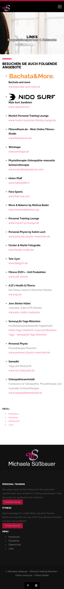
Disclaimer (13, 417)
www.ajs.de (15, 294)
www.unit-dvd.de (18, 276)
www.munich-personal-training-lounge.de (32, 120)
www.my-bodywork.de (21, 370)
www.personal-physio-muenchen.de (29, 236)
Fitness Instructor (12, 525)
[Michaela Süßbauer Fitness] (32, 457)
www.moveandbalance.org (24, 209)
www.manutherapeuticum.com (26, 169)
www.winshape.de (19, 151)
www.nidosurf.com (19, 106)
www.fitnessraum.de (20, 138)
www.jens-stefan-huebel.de (24, 312)
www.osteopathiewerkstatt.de (25, 392)
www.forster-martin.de (21, 249)
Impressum (14, 414)
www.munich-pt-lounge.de (24, 223)
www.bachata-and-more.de (24, 86)
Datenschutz (14, 421)
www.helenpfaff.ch (19, 182)
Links (11, 425)
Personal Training (12, 502)
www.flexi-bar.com (19, 196)
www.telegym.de (18, 263)
